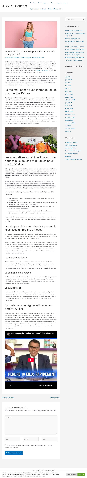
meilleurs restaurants (71, 154)
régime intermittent (42, 70)
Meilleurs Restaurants (54, 9)
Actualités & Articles (71, 142)
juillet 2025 (68, 103)
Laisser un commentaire (12, 57)
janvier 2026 (69, 97)
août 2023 (68, 126)
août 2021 (68, 131)
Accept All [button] (81, 474)
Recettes (33, 3)
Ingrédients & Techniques (38, 9)
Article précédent (8, 397)
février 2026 (69, 94)
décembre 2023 (70, 114)
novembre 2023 (70, 117)
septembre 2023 (70, 123)
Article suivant (55, 397)
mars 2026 (68, 91)
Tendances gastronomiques (59, 3)
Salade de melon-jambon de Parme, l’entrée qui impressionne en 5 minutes (75, 33)
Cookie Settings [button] (71, 474)
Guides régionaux (43, 3)
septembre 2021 (70, 129)
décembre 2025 (70, 100)
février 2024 (69, 108)
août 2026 (68, 77)
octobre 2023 (69, 120)
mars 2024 (68, 106)
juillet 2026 (68, 80)
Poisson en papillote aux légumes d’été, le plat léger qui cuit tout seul (74, 41)
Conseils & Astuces (71, 145)
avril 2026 (68, 88)
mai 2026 (68, 85)
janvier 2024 (69, 111)
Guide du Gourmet (14, 6)
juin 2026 (68, 83)
